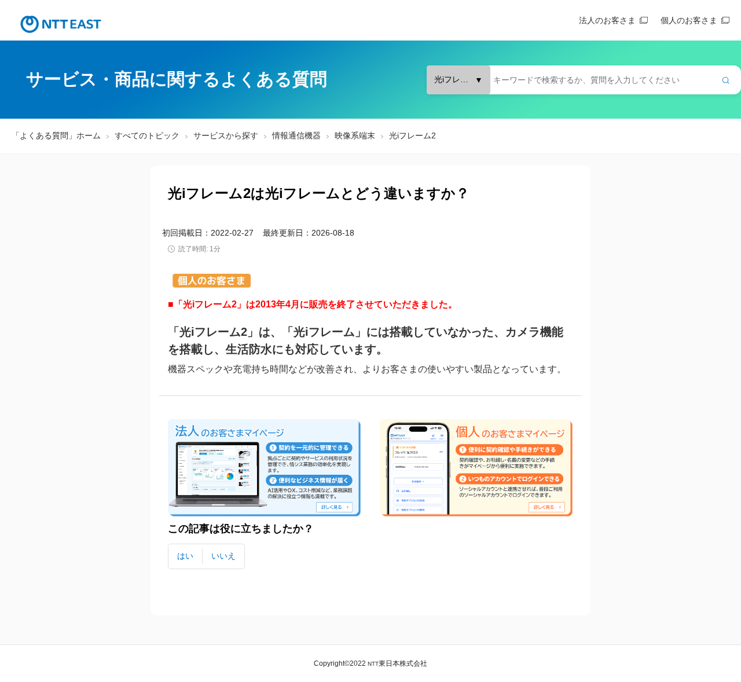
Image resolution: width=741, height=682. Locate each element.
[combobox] (584, 79)
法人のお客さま (607, 20)
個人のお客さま (689, 20)
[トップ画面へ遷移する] (61, 24)
